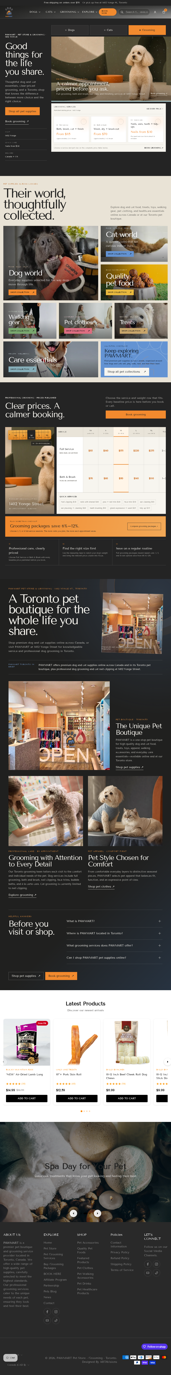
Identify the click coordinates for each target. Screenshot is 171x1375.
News (47, 1297)
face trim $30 (130, 502)
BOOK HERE (52, 1274)
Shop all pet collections (127, 371)
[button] (18, 1235)
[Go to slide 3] (87, 1111)
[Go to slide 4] (89, 1111)
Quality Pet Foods (84, 1250)
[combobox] (132, 12)
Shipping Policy (121, 1264)
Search (144, 12)
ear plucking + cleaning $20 (73, 508)
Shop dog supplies (157, 93)
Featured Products (83, 1260)
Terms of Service (122, 1270)
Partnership (51, 1285)
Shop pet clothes (101, 886)
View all (145, 108)
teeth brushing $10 (98, 508)
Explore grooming (22, 895)
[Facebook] (47, 1311)
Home (48, 1242)
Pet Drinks (84, 1283)
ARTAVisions (108, 1362)
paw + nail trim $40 (111, 502)
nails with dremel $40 (89, 502)
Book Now (105, 12)
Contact (49, 1303)
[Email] (47, 1320)
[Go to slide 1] (81, 1111)
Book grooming (17, 121)
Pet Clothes (85, 1268)
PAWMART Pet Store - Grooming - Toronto (86, 1358)
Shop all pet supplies (22, 111)
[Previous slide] (73, 1213)
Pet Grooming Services (53, 1256)
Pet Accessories (88, 1242)
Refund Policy (120, 1258)
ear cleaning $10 (147, 502)
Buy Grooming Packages (53, 1266)
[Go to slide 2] (84, 1111)
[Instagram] (56, 1311)
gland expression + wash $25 (123, 508)
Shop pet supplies (129, 767)
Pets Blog (50, 1291)
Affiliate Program (55, 1280)
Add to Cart (27, 1098)
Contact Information (119, 1244)
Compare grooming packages (144, 526)
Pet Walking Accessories (85, 1276)
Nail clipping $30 (68, 502)
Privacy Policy (120, 1252)
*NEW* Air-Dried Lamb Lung (24, 1074)
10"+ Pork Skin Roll (68, 1074)
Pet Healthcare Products (87, 1291)
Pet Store (50, 1248)
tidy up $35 (145, 508)
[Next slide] (97, 1213)
